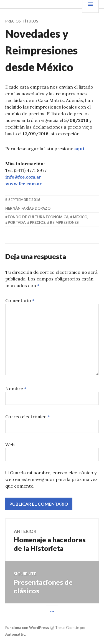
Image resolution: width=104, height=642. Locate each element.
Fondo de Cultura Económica (38, 217)
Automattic (15, 634)
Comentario (19, 300)
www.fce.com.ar (23, 183)
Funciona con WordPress (27, 627)
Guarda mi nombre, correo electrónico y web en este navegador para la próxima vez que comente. (51, 479)
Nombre (15, 388)
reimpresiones (64, 222)
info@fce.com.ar (23, 177)
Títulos (30, 21)
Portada (17, 222)
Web (9, 444)
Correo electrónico (27, 416)
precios (37, 222)
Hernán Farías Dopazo (27, 208)
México (80, 217)
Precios (13, 21)
